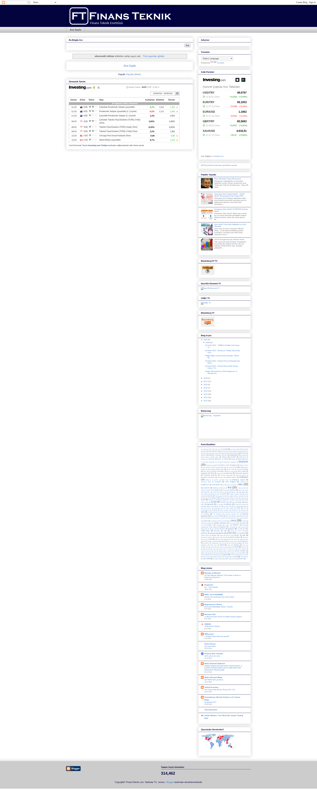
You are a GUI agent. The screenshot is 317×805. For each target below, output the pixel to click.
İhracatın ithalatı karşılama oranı (229, 498)
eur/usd (218, 482)
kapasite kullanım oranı (207, 506)
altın (216, 451)
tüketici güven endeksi (225, 551)
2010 (206, 401)
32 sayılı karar (205, 449)
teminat (221, 549)
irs (230, 500)
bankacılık (227, 453)
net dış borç (211, 529)
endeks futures (231, 477)
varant (225, 555)
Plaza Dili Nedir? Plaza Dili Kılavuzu (227, 179)
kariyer (209, 508)
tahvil (222, 545)
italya (233, 502)
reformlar (245, 537)
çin (236, 467)
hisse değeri (230, 496)
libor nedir (229, 516)
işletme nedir (204, 502)
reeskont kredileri (234, 537)
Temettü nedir (212, 549)
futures (232, 490)
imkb (209, 500)
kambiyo (243, 504)
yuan (232, 558)
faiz (241, 484)
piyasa (214, 535)
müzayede (232, 527)
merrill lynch (233, 523)
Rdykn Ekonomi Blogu (213, 677)
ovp (225, 531)
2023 (206, 340)
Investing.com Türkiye (97, 145)
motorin (227, 525)
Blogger (170, 782)
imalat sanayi (244, 498)
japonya (210, 504)
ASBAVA (207, 624)
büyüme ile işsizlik (211, 465)
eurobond (242, 482)
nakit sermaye (242, 527)
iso (239, 500)
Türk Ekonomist (210, 710)
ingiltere (225, 500)
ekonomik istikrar (241, 475)
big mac (215, 457)
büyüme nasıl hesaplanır (228, 465)
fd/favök (223, 488)
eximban (225, 485)
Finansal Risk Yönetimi (213, 654)
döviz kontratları (218, 471)
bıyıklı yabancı (205, 457)
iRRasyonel (209, 634)
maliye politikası (243, 518)
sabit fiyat (218, 539)
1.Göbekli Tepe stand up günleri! (216, 636)
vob (236, 557)
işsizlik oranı (224, 502)
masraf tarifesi (225, 521)
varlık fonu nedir (243, 555)
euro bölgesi (230, 482)
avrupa (210, 453)
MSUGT (235, 525)
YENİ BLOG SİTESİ (212, 626)
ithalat (239, 502)
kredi (203, 512)
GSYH (224, 494)
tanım (228, 545)
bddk (233, 453)
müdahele (222, 527)
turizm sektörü (242, 549)
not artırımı (221, 529)
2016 (206, 384)
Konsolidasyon (205, 510)
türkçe (215, 553)
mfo (202, 525)
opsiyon (231, 529)
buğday (233, 459)
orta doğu (240, 529)
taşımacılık (211, 547)
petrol (243, 533)
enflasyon (243, 477)
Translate (220, 63)
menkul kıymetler (206, 523)
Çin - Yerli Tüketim (211, 587)
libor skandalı (237, 516)
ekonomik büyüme (241, 473)
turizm (233, 549)
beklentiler (234, 455)
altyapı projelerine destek (235, 451)
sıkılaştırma (244, 541)
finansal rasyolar (206, 490)
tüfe (215, 551)
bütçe (240, 459)
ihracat (214, 498)
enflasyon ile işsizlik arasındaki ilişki (217, 480)
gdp (228, 492)
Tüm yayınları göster (153, 56)
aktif (241, 449)
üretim (243, 553)
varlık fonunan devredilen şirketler (212, 557)
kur (208, 514)
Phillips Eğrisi (205, 535)
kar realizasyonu (238, 506)
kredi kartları (226, 512)
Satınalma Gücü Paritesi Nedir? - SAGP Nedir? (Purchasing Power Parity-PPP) (229, 195)
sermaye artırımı (232, 541)
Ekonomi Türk (210, 614)
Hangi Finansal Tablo (236, 494)
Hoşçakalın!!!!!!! (210, 702)
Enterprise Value (206, 482)
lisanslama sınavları (219, 518)
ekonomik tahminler (207, 477)
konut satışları (224, 510)
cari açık (205, 467)
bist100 (233, 457)
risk (210, 539)
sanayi (235, 539)
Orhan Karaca (210, 644)
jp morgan (220, 504)
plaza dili (222, 535)
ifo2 (209, 498)
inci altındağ (216, 500)
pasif (237, 533)
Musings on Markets (212, 573)
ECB (212, 473)
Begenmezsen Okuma (213, 604)
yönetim (226, 558)
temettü (203, 549)
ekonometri (220, 473)
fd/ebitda (215, 488)
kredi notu (235, 512)
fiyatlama (216, 490)
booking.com (204, 459)
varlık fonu (234, 555)
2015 (206, 388)
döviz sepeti (242, 471)
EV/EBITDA (205, 485)
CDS (211, 467)
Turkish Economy (211, 687)
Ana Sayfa (75, 29)
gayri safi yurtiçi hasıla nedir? (215, 492)
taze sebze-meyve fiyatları (224, 547)
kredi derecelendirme (214, 512)
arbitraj (246, 451)
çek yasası (229, 467)
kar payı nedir (227, 506)
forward (225, 490)
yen (214, 558)
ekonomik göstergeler (226, 475)
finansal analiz (242, 488)
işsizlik (214, 502)
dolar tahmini (207, 471)
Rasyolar (217, 537)
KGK (238, 508)
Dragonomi (208, 585)
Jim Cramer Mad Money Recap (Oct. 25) (219, 689)
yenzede (219, 558)
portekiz (236, 535)
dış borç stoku (230, 469)
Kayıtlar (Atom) (133, 74)
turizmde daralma (206, 551)
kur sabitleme (217, 514)
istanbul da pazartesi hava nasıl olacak (219, 597)
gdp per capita (235, 492)
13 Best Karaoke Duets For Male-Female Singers (223, 617)
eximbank (233, 485)
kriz (202, 514)
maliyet (205, 521)
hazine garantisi (219, 496)
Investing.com (218, 156)
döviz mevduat (231, 471)
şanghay (239, 543)
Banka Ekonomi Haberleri (214, 663)
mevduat (243, 523)
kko (245, 508)
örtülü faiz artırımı (236, 531)
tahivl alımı (213, 545)
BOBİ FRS (242, 457)
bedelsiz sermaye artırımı (218, 455)
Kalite (236, 504)
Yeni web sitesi (210, 646)
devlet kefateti (211, 469)
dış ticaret (239, 469)
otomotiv (217, 531)
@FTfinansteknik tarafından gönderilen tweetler (219, 165)
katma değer (229, 508)
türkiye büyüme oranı (233, 553)
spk (223, 543)
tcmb (236, 547)
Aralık (208, 342)
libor (221, 516)
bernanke (243, 455)
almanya (209, 451)
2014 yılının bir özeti (212, 656)
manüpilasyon (214, 521)
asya (204, 453)
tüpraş (209, 553)
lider (245, 516)
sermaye (222, 541)
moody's (209, 525)
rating (223, 537)
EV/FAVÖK (216, 485)
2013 (206, 394)
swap (232, 543)
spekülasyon (215, 543)
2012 (206, 397)
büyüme (243, 461)
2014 (206, 391)
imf (204, 500)
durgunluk (204, 473)
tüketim (203, 553)
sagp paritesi (227, 539)
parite (229, 533)
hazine (210, 496)
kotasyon (243, 510)
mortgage (219, 525)
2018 (206, 378)
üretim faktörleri (205, 555)
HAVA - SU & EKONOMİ (213, 594)
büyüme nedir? (244, 465)
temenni (244, 547)
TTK (227, 549)
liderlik (203, 518)
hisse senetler (240, 496)
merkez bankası (220, 523)
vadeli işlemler (216, 555)
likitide (209, 518)
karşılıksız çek (218, 508)
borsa (212, 459)
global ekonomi (215, 494)
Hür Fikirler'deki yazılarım (213, 680)
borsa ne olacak (222, 459)
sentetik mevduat (212, 541)
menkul (244, 521)
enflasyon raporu (238, 480)
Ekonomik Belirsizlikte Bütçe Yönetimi (218, 607)
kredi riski (243, 512)
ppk (244, 535)
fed (229, 487)
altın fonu (223, 451)
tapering (236, 545)
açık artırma (233, 449)
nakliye (203, 529)
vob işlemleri (244, 557)
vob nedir (206, 558)
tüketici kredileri (240, 551)
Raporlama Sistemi (206, 537)
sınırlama (206, 543)
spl (227, 543)
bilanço (224, 457)
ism (234, 500)
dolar (246, 469)
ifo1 (204, 498)
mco (233, 520)
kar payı (218, 506)
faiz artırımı (205, 488)
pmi (229, 535)
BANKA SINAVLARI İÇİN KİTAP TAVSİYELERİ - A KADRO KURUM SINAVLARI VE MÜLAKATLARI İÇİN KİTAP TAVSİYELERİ (223, 668)
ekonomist (220, 477)
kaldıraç (228, 504)
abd (225, 449)
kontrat (214, 510)
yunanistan (239, 558)
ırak (247, 496)
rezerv (205, 539)
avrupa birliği (218, 453)
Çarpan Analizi (220, 467)
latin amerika (214, 516)
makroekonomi (232, 518)
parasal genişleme (217, 533)
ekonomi (229, 473)
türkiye (222, 553)
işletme (244, 500)
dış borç (220, 469)
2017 (206, 381)
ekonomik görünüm (210, 475)
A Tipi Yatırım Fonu (216, 449)
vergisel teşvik (228, 557)
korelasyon (235, 510)
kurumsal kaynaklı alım (232, 514)
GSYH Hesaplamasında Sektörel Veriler (229, 239)
